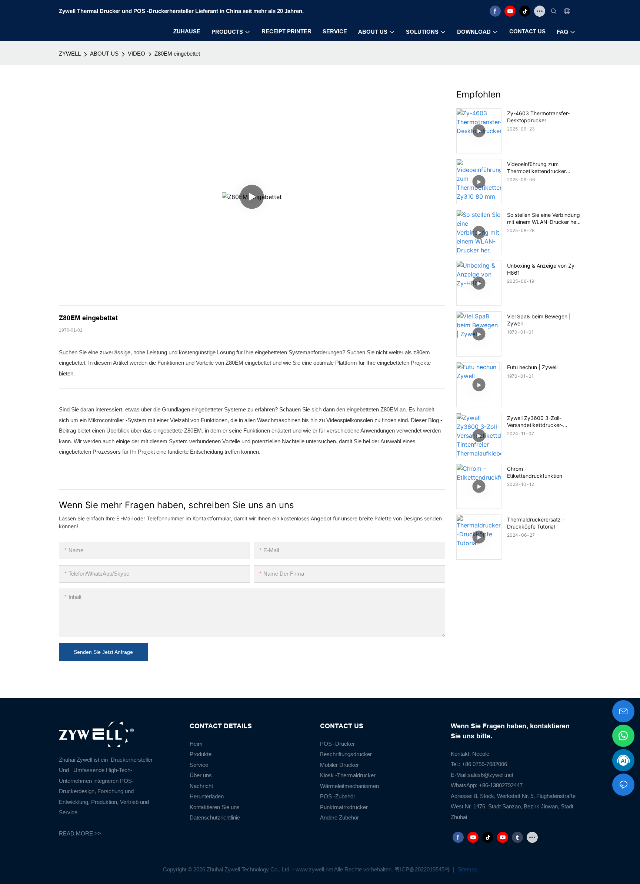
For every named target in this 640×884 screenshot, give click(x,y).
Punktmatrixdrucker (344, 807)
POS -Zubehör (337, 796)
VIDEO (136, 53)
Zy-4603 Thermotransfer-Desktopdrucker (538, 116)
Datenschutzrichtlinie (215, 817)
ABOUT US (104, 53)
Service (199, 765)
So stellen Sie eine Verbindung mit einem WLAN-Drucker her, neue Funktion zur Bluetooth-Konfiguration (543, 218)
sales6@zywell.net (490, 775)
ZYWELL (70, 53)
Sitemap (466, 869)
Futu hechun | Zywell (532, 367)
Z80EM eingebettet (177, 53)
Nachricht (201, 786)
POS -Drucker (337, 744)
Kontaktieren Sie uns (215, 807)
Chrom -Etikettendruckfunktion (534, 472)
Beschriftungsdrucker (346, 754)
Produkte (200, 754)
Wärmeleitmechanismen (349, 786)
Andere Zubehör (339, 817)
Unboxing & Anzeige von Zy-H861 (542, 268)
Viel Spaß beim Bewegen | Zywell (539, 319)
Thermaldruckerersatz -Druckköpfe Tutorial (535, 522)
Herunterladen (207, 796)
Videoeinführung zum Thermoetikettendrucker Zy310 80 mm (536, 167)
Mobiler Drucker (339, 765)
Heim (196, 744)
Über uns (201, 775)
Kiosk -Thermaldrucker (348, 775)
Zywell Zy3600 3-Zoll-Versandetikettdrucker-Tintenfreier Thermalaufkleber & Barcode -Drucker (543, 421)
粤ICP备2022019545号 (422, 869)
